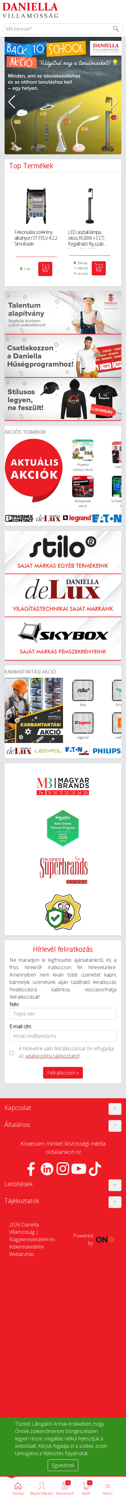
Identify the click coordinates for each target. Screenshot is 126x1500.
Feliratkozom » (63, 1072)
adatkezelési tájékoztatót (52, 1055)
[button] (12, 102)
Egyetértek (63, 1465)
